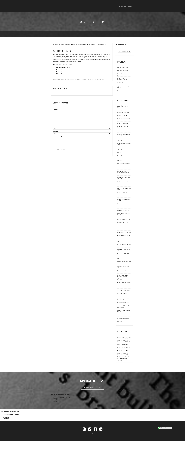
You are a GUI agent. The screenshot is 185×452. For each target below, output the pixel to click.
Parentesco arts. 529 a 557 (123, 222)
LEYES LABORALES (121, 207)
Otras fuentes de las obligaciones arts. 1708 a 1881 (123, 218)
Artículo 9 (119, 337)
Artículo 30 (119, 347)
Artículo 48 (119, 356)
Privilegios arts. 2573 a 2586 (123, 253)
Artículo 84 (59, 79)
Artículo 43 (124, 353)
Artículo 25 (124, 344)
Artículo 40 (124, 351)
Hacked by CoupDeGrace (122, 67)
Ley (118, 203)
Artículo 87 (73, 79)
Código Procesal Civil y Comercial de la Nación (122, 79)
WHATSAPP (114, 33)
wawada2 (119, 321)
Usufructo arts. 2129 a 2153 (123, 318)
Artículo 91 (92, 79)
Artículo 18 (119, 341)
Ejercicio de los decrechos (123, 185)
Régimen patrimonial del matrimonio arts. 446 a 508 (123, 271)
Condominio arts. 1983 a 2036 (123, 131)
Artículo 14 (128, 338)
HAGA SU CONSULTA (90, 388)
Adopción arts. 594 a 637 (122, 115)
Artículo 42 (119, 353)
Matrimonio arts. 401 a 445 (123, 210)
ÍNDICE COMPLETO (64, 33)
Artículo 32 (128, 347)
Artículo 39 (119, 351)
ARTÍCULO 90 (59, 73)
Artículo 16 (124, 340)
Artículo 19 (124, 341)
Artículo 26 (128, 344)
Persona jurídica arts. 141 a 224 (124, 232)
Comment (55, 109)
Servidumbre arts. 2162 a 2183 (124, 287)
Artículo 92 (97, 79)
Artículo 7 (123, 335)
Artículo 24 (119, 344)
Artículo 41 (128, 351)
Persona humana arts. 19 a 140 (63, 67)
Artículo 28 (124, 346)
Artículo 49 (124, 356)
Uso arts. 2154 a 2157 (122, 315)
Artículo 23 (128, 343)
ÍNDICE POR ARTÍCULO (88, 33)
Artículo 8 (127, 335)
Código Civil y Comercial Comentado (62, 44)
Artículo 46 (124, 354)
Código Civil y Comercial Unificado (124, 358)
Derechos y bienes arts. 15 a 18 (124, 168)
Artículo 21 (119, 343)
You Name (55, 126)
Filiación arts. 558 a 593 (122, 192)
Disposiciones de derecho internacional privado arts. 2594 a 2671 (123, 173)
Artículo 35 (128, 348)
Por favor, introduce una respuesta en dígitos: (64, 140)
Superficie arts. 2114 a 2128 (123, 302)
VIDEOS (98, 33)
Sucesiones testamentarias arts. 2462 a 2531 (123, 298)
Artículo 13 (124, 338)
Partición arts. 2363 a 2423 (123, 226)
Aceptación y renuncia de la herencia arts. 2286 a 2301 (123, 111)
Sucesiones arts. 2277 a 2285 (123, 290)
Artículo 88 (78, 79)
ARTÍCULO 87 (59, 69)
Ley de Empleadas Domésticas (124, 82)
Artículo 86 (69, 79)
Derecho (119, 152)
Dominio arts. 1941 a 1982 (122, 181)
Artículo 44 (128, 353)
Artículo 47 (128, 354)
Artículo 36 (119, 350)
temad (55, 33)
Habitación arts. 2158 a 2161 (123, 196)
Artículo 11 (128, 337)
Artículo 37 (124, 350)
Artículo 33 (119, 348)
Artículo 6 (119, 335)
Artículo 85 (64, 79)
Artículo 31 (124, 347)
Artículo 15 (119, 340)
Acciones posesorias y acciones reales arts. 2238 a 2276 (123, 106)
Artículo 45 (119, 354)
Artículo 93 (101, 79)
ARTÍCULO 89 (59, 71)
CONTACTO (106, 33)
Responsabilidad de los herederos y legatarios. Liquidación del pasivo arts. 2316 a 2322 (123, 277)
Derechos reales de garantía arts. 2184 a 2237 (123, 164)
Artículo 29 (128, 346)
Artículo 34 (124, 348)
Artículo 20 (128, 341)
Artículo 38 (128, 350)
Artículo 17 (128, 340)
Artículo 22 (124, 343)
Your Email (55, 131)
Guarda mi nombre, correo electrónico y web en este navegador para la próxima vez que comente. (78, 136)
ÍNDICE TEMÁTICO (76, 33)
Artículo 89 (83, 79)
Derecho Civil (120, 155)
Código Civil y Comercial (122, 123)
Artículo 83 (54, 79)
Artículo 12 (119, 338)
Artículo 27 (119, 346)
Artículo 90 (87, 79)
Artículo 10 (124, 337)
